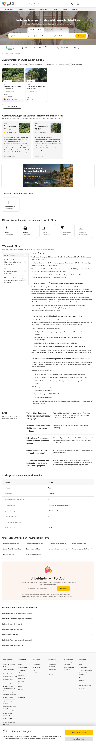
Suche (34, 662)
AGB (80, 677)
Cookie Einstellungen (79, 739)
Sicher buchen (36, 667)
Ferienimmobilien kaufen (85, 670)
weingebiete (21, 694)
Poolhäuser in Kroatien (8, 683)
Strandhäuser (21, 697)
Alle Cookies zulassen (79, 732)
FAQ (34, 670)
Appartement (21, 678)
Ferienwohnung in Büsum (9, 711)
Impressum (82, 683)
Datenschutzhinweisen (48, 738)
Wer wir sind (82, 662)
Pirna (11, 53)
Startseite (5, 53)
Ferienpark (21, 675)
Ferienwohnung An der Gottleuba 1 (38, 86)
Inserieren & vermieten (54, 662)
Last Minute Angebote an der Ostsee (9, 702)
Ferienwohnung (22, 670)
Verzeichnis (82, 688)
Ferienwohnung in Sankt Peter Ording (9, 723)
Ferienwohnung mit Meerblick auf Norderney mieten (9, 688)
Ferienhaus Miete (22, 667)
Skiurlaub (20, 689)
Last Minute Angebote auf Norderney (9, 707)
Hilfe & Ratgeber (52, 669)
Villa (19, 673)
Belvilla (81, 691)
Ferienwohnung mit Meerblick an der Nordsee (9, 693)
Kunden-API (67, 664)
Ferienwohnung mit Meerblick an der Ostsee (9, 698)
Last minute (21, 681)
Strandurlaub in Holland (9, 673)
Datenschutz (82, 680)
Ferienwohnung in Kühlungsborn (7, 714)
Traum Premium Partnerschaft (52, 665)
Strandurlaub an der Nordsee (8, 680)
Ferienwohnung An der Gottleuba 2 (15, 86)
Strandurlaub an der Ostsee (10, 676)
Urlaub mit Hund (7, 662)
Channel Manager (68, 662)
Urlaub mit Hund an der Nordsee (9, 670)
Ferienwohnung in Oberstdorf (7, 719)
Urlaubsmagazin (37, 664)
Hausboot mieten (22, 662)
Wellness (17, 53)
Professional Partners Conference (69, 668)
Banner (50, 672)
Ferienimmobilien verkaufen (83, 673)
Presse (80, 664)
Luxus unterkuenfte (23, 692)
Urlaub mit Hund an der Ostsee (9, 665)
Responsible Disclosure (85, 685)
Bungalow (20, 664)
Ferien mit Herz (83, 667)
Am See (20, 686)
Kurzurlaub (21, 683)
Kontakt (35, 673)
